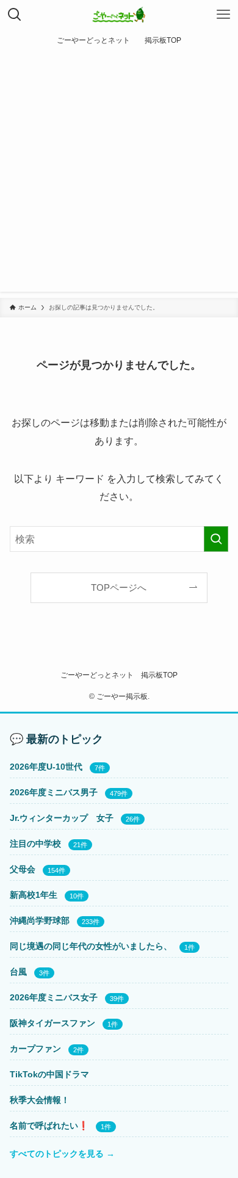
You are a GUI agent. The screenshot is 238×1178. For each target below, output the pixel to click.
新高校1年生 (33, 895)
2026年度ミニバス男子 (54, 792)
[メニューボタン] (223, 14)
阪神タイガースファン (52, 1023)
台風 (18, 972)
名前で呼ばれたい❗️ (49, 1125)
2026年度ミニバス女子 (54, 997)
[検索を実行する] (216, 539)
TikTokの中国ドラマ (49, 1074)
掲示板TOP (159, 675)
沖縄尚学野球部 (40, 920)
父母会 (22, 869)
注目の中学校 (35, 843)
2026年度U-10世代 (46, 766)
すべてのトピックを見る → (62, 1153)
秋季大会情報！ (40, 1100)
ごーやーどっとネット (97, 675)
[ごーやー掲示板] (119, 14)
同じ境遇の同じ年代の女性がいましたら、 (91, 946)
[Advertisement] (119, 174)
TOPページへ (118, 588)
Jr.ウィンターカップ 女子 (62, 818)
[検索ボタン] (14, 14)
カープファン (35, 1048)
